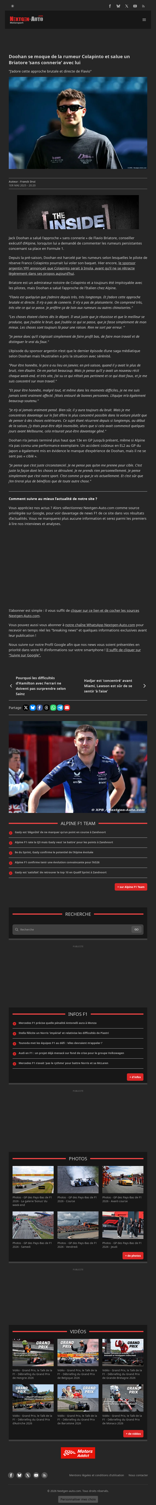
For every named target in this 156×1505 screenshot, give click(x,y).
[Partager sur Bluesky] (33, 708)
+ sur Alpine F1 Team (131, 887)
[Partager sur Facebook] (40, 708)
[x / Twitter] (127, 6)
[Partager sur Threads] (46, 708)
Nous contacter (138, 1475)
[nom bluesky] (118, 6)
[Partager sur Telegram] (60, 708)
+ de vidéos (133, 1433)
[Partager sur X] (26, 708)
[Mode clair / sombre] (13, 6)
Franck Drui (27, 181)
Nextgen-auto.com (69, 1491)
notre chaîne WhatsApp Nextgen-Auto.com (100, 625)
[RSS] (143, 6)
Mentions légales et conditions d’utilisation (96, 1475)
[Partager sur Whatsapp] (53, 708)
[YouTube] (135, 6)
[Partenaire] (78, 1453)
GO (136, 929)
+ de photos (133, 1255)
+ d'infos (135, 1077)
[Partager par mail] (67, 708)
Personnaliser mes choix (78, 1499)
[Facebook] (110, 6)
